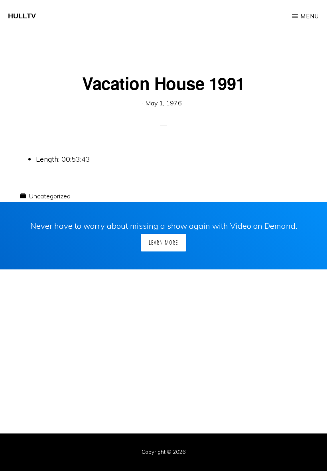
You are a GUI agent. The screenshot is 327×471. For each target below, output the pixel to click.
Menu (309, 16)
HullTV (22, 16)
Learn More (163, 242)
